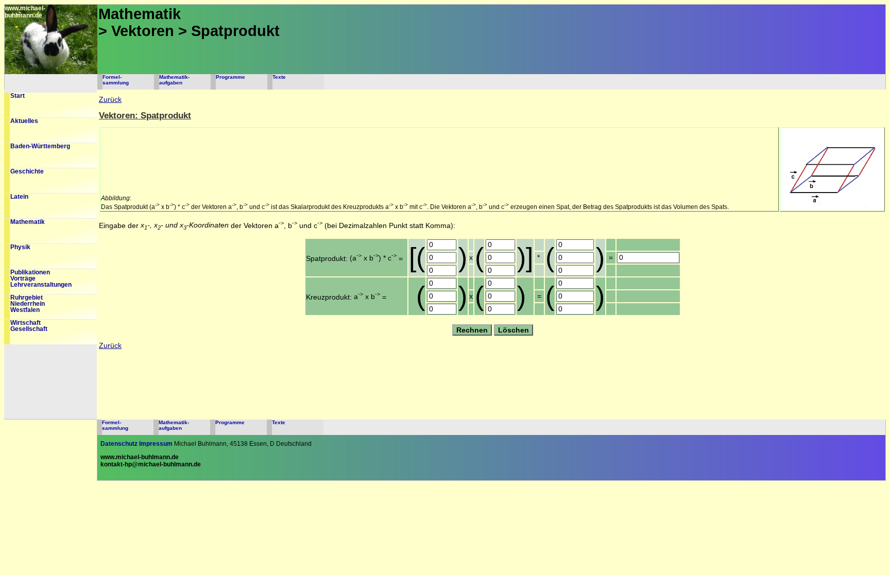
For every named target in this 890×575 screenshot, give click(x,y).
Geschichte (27, 171)
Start (17, 96)
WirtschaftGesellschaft (28, 326)
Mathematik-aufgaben (174, 79)
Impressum (156, 443)
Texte (279, 77)
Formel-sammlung (115, 79)
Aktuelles (24, 121)
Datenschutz (119, 443)
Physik (20, 247)
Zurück (110, 99)
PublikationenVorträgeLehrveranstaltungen (41, 278)
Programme (230, 77)
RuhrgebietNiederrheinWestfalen (27, 303)
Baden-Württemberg (40, 146)
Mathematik (27, 222)
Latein (19, 197)
